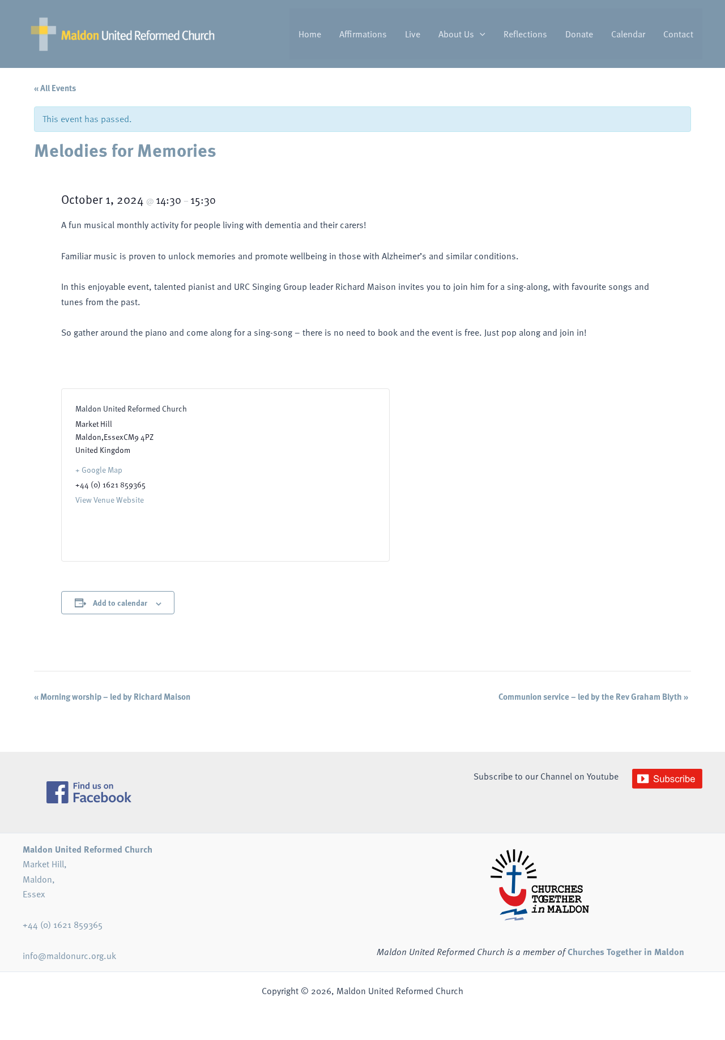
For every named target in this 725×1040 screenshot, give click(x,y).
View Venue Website (109, 500)
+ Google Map (98, 470)
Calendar (628, 34)
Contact (678, 34)
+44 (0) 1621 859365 (63, 924)
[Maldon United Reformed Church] (123, 33)
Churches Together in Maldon (626, 951)
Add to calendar (120, 602)
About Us (456, 34)
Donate (579, 34)
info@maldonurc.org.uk (69, 955)
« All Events (55, 88)
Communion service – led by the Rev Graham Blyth (593, 696)
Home (309, 34)
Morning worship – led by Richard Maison (112, 696)
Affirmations (363, 34)
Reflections (525, 34)
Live (412, 34)
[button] (479, 33)
